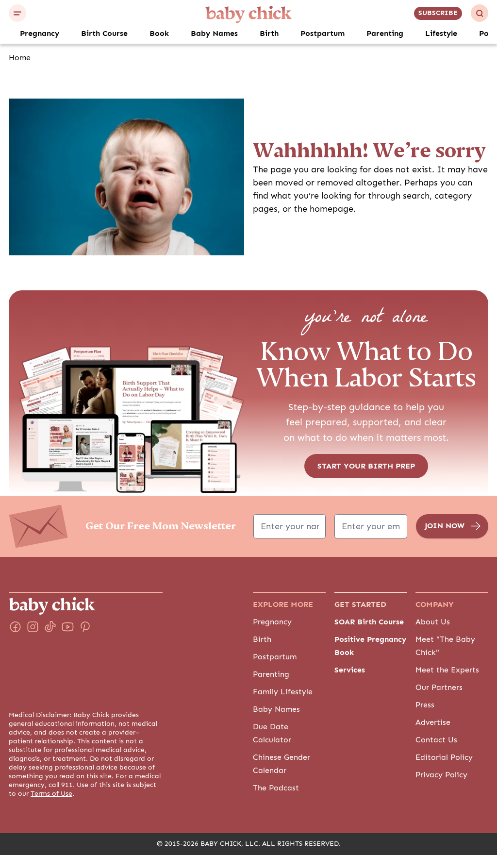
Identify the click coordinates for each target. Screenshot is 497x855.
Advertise (432, 722)
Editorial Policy (444, 757)
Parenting (384, 33)
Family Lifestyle (283, 691)
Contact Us (436, 740)
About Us (432, 622)
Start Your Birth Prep (366, 466)
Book (159, 33)
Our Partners (439, 687)
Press (424, 705)
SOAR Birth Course (369, 622)
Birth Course (104, 33)
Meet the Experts (447, 670)
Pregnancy (39, 33)
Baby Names (214, 33)
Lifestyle (441, 33)
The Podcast (276, 788)
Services (349, 670)
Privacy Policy (441, 775)
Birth (269, 33)
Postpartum (322, 33)
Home (20, 57)
